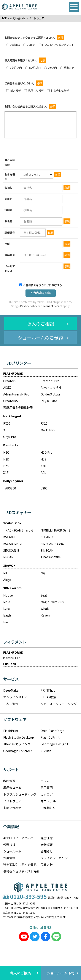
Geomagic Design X (55, 744)
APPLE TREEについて (18, 838)
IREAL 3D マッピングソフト (58, 44)
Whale (45, 608)
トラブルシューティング (19, 794)
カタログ (47, 794)
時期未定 (69, 67)
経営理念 (47, 838)
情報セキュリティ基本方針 (21, 871)
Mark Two (48, 430)
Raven (45, 615)
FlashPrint (10, 731)
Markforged (12, 416)
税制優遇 (9, 781)
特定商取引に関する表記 (20, 864)
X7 (5, 430)
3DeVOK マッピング (16, 744)
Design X (15, 44)
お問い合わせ (12, 808)
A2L (43, 472)
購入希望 (15, 90)
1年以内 (52, 67)
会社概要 (47, 844)
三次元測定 (10, 704)
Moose (8, 595)
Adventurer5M (51, 387)
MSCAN (8, 557)
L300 (44, 488)
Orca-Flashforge (52, 731)
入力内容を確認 (40, 293)
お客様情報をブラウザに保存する (42, 285)
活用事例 (47, 787)
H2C (6, 452)
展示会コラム (12, 787)
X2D (43, 466)
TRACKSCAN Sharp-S (18, 530)
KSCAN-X (47, 537)
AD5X (7, 387)
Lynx (6, 608)
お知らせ (47, 851)
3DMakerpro (12, 588)
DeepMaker (11, 690)
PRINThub (48, 690)
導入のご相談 (40, 323)
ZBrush (31, 44)
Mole (6, 602)
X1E (6, 472)
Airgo (7, 579)
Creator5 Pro (50, 381)
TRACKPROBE (51, 557)
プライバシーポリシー (56, 858)
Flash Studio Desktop (18, 737)
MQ (43, 573)
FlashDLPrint (50, 737)
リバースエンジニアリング (59, 704)
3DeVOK (9, 565)
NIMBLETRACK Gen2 (55, 530)
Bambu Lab (12, 445)
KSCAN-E (9, 537)
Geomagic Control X (17, 751)
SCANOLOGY (12, 523)
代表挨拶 (9, 844)
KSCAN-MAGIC (13, 544)
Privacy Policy (28, 306)
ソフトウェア (12, 801)
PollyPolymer (13, 481)
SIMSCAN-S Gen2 (53, 544)
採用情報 (9, 858)
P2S (6, 466)
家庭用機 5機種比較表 (18, 407)
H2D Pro (46, 452)
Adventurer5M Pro (16, 394)
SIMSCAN (47, 550)
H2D (6, 459)
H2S (43, 459)
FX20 (6, 423)
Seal (44, 595)
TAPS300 (9, 488)
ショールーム (12, 851)
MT (5, 573)
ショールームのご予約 (40, 337)
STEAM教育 (49, 697)
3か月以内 (16, 67)
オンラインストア (15, 697)
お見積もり (48, 808)
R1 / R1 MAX (49, 401)
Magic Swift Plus (52, 602)
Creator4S (10, 401)
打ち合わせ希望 (60, 90)
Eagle (7, 615)
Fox (5, 622)
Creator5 (9, 381)
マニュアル (48, 801)
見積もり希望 (36, 90)
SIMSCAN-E (11, 550)
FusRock (9, 664)
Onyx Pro (9, 437)
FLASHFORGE (13, 373)
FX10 (44, 423)
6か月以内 (35, 67)
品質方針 (47, 864)
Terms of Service (52, 306)
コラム (45, 781)
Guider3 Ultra (50, 394)
